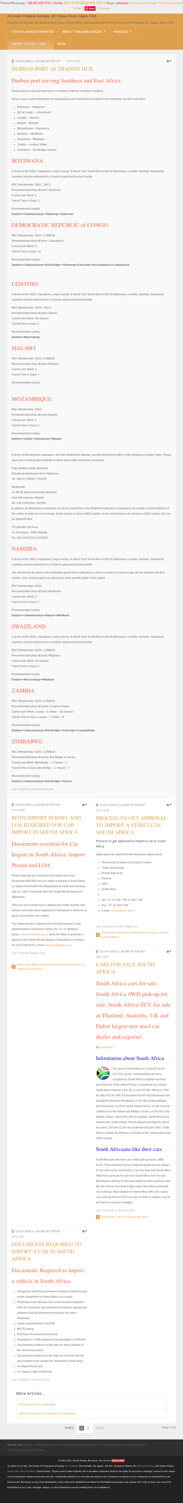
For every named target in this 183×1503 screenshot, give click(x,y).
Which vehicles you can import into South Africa (47, 1413)
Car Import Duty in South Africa (37, 1404)
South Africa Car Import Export (38, 61)
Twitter (77, 8)
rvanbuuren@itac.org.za (33, 934)
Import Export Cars (28, 43)
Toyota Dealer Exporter (32, 31)
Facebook (173, 3)
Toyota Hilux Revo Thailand (21, 1471)
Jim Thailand (70, 1466)
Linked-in (137, 3)
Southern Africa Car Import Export (123, 1444)
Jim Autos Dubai (145, 1466)
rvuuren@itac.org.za (123, 910)
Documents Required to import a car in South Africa (46, 1251)
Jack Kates (106, 1047)
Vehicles (121, 31)
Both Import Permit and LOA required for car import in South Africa (46, 824)
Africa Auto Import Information (81, 1444)
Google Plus (155, 3)
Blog (62, 43)
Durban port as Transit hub (52, 68)
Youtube (105, 8)
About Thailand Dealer (82, 31)
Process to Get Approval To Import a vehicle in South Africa (131, 825)
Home (28, 1444)
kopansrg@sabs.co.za (57, 945)
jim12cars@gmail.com (83, 2)
